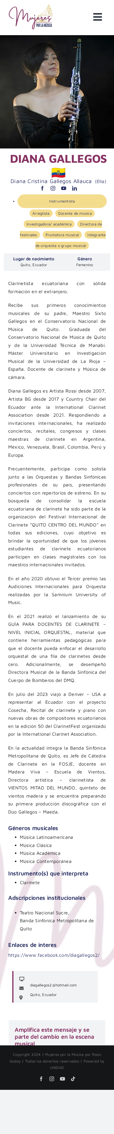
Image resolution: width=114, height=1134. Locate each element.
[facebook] (42, 188)
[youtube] (63, 188)
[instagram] (53, 188)
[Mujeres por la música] (31, 6)
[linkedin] (74, 188)
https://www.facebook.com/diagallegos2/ (53, 955)
